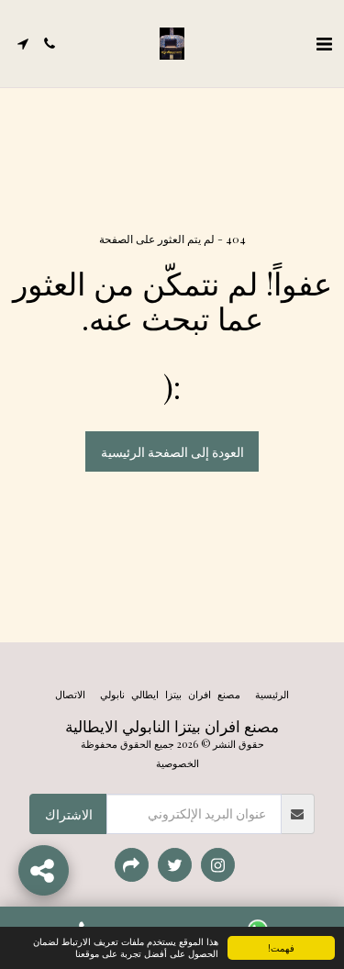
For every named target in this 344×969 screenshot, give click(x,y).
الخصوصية (177, 763)
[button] (323, 42)
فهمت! (281, 947)
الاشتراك (69, 814)
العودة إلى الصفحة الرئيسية (172, 452)
